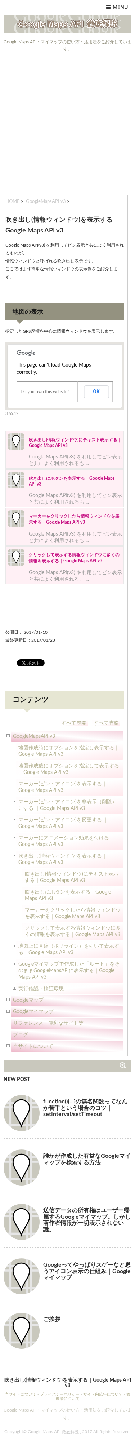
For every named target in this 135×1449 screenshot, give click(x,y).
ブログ (20, 1034)
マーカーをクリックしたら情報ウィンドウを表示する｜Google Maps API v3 (73, 913)
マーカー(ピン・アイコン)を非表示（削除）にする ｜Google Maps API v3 (67, 805)
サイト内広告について (103, 1394)
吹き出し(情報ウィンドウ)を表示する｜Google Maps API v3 (62, 859)
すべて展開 (73, 723)
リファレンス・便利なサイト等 (48, 1023)
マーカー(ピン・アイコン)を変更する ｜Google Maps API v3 (63, 823)
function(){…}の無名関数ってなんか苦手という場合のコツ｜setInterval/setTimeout (85, 1108)
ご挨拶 (51, 1319)
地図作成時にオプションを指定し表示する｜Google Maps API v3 (68, 751)
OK (96, 391)
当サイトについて (33, 1046)
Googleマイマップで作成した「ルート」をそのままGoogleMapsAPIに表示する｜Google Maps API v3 (69, 971)
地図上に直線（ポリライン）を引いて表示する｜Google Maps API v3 (68, 949)
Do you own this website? (45, 392)
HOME (12, 201)
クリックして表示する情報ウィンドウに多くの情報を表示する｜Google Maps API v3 (73, 931)
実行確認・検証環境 (41, 988)
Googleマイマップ (33, 1011)
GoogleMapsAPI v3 (46, 201)
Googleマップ (28, 1000)
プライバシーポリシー (60, 1394)
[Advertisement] (67, 123)
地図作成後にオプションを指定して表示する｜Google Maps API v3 (68, 769)
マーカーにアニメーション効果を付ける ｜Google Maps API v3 (67, 841)
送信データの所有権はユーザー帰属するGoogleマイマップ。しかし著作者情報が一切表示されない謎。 (87, 1220)
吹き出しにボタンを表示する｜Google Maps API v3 (68, 895)
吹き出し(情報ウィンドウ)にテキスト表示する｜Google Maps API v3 (71, 877)
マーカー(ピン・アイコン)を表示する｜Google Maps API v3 (62, 787)
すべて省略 (106, 723)
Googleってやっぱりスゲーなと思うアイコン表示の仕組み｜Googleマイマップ (87, 1271)
